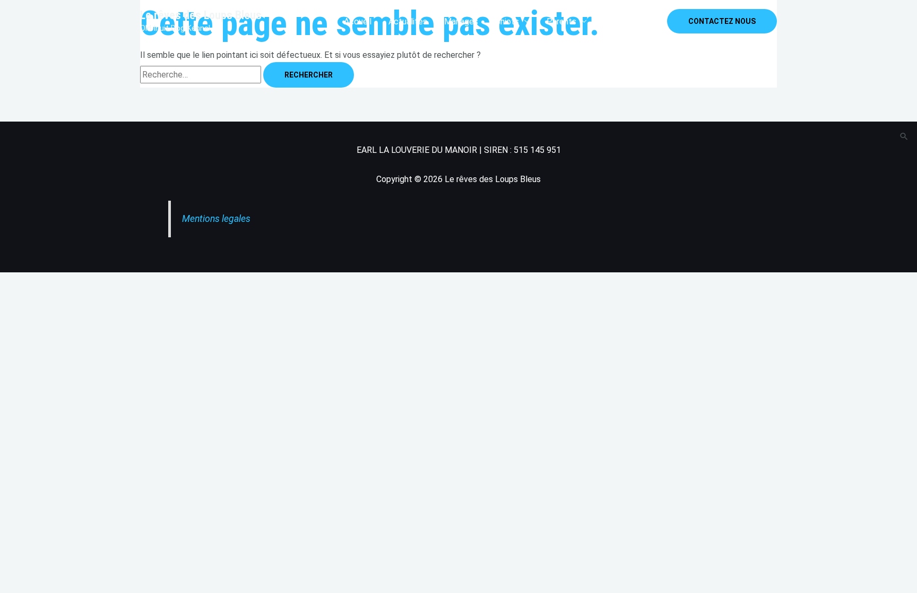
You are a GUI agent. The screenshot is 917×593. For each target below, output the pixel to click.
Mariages (461, 21)
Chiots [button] (507, 21)
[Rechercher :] (201, 75)
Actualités (407, 21)
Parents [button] (561, 21)
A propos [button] (620, 21)
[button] (722, 21)
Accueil (357, 21)
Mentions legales (216, 218)
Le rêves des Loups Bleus (201, 15)
